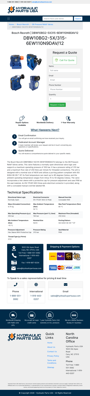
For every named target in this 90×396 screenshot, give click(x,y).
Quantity (52, 94)
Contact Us (52, 351)
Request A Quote (57, 105)
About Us (51, 347)
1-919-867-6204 (32, 263)
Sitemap (50, 367)
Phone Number (55, 85)
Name (51, 66)
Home (49, 343)
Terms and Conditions (51, 361)
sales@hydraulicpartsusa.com (42, 2)
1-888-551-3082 (33, 253)
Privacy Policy (53, 356)
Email (51, 75)
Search (78, 19)
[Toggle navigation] (8, 18)
